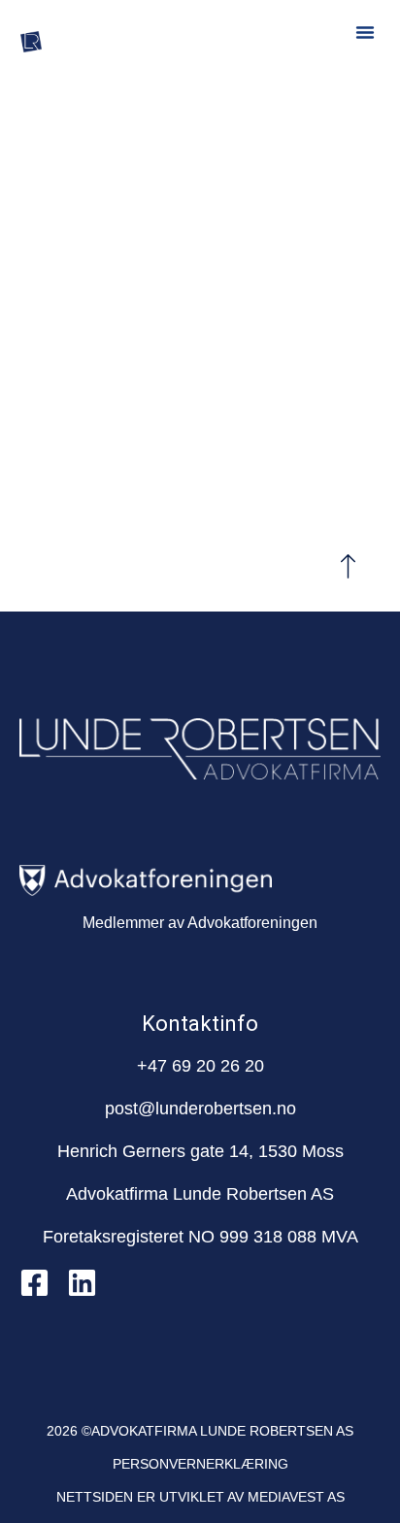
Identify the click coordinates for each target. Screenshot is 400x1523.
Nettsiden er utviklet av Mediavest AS (200, 1497)
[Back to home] (200, 392)
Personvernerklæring (200, 1464)
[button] (365, 32)
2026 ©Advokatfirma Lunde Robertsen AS (200, 1431)
